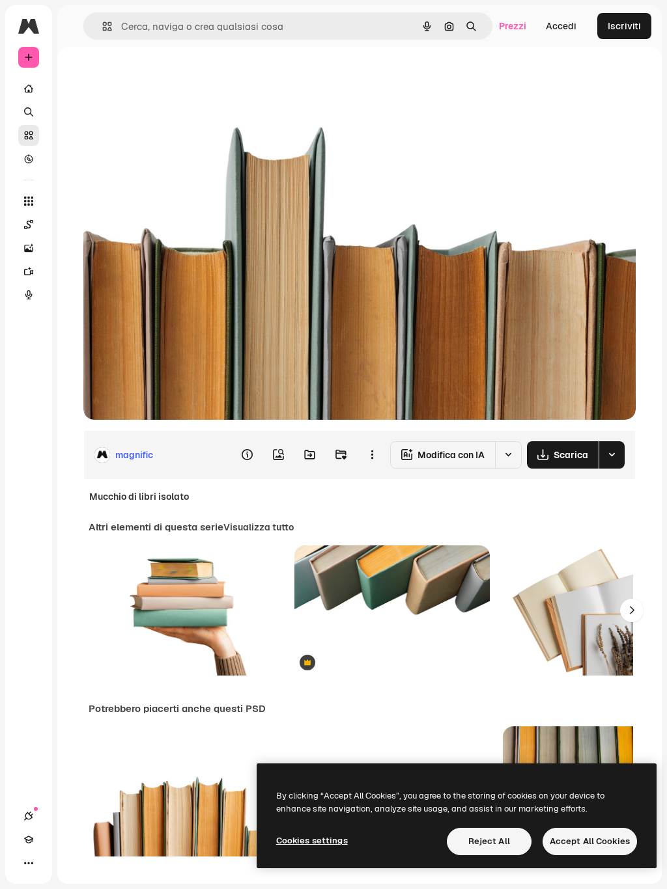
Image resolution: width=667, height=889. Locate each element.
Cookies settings (312, 840)
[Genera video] (28, 271)
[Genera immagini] (28, 248)
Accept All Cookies (590, 841)
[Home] (28, 88)
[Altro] (28, 863)
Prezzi (512, 26)
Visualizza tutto (258, 527)
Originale (169, 76)
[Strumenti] (28, 201)
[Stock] (28, 135)
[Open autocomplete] (102, 26)
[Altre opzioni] (372, 455)
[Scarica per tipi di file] (612, 455)
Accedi (561, 26)
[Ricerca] (28, 112)
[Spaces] (28, 224)
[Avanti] (632, 610)
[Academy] (28, 839)
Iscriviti (624, 26)
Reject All (489, 841)
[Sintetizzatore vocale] (28, 294)
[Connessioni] (28, 816)
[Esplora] (28, 158)
